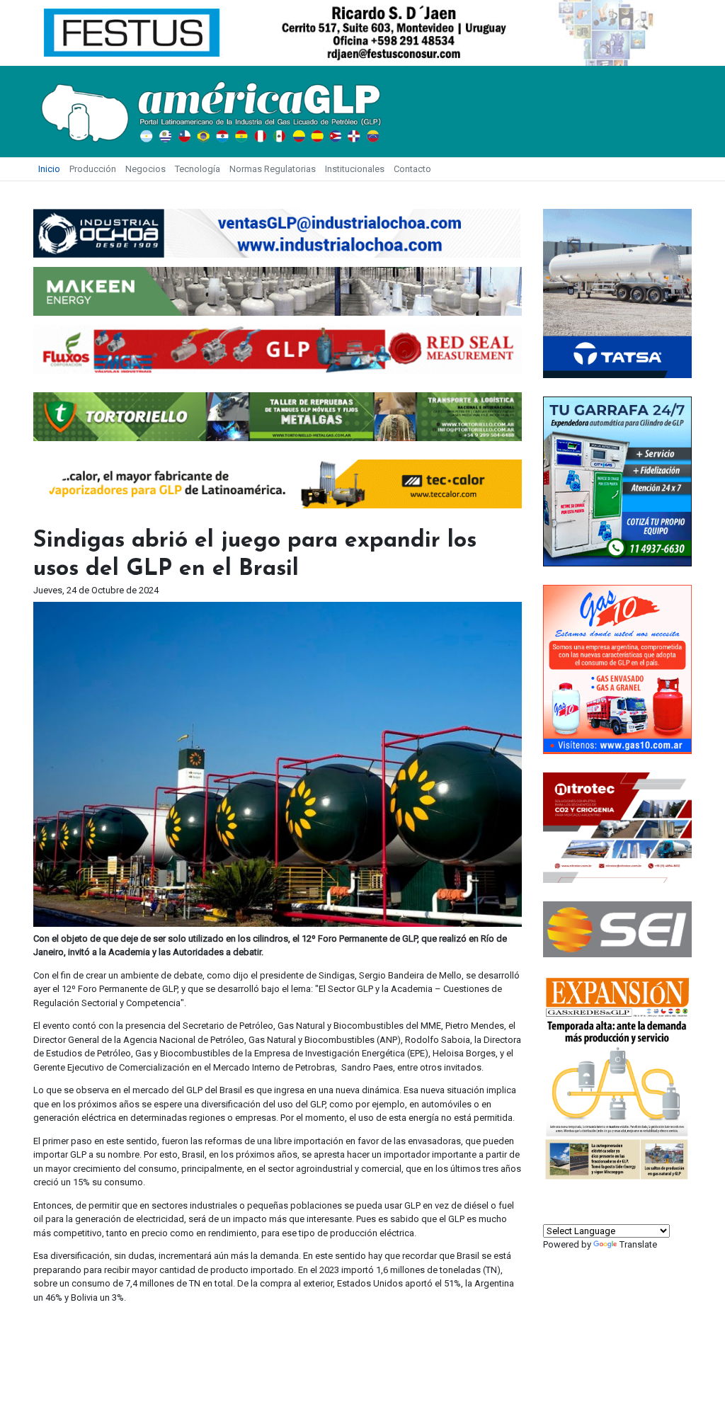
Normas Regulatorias (272, 169)
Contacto (412, 169)
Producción (92, 169)
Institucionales (354, 169)
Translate (638, 1244)
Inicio (49, 169)
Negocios (145, 169)
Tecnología (197, 169)
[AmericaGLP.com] (210, 111)
